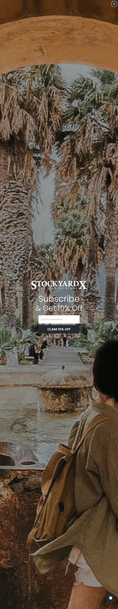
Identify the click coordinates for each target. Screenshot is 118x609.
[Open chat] (110, 598)
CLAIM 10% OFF (59, 329)
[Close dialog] (114, 4)
